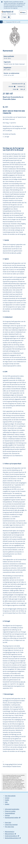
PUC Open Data (9, 827)
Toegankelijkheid (10, 813)
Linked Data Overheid (11, 824)
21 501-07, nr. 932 (14, 162)
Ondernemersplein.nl (11, 836)
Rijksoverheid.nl (9, 834)
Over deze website (10, 796)
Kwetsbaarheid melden (11, 817)
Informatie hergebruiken (12, 809)
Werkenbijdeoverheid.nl (12, 838)
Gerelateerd (20, 86)
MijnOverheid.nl (9, 832)
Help (6, 802)
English (7, 800)
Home (2, 22)
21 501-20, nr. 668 (18, 510)
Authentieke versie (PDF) (18, 84)
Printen (14, 89)
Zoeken (7, 804)
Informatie (11, 86)
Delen (21, 89)
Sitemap (7, 815)
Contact (7, 798)
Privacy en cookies (10, 811)
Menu (24, 12)
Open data (8, 822)
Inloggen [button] (4, 17)
